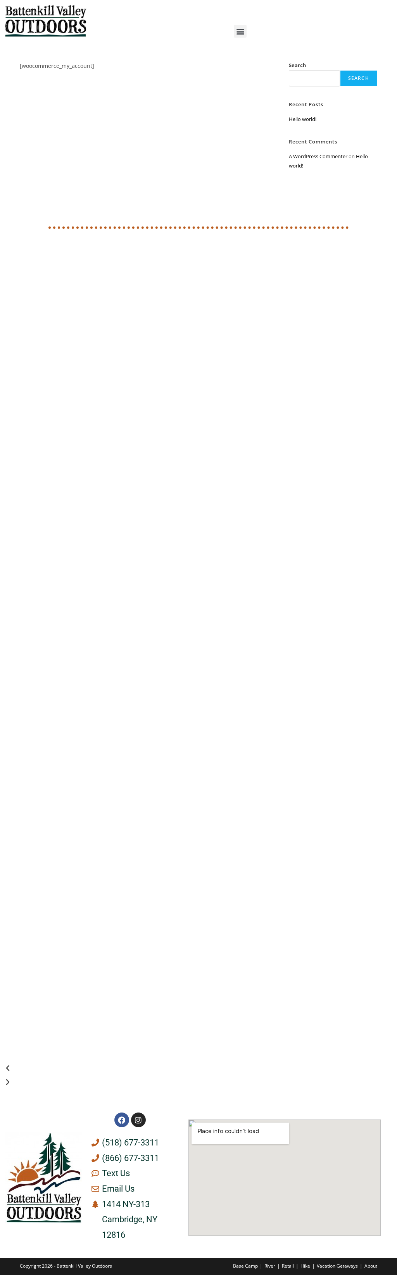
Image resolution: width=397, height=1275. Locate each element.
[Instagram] (138, 1120)
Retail (288, 1266)
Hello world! (302, 119)
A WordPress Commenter (318, 156)
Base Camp (245, 1266)
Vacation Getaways (337, 1266)
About (370, 1266)
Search (297, 65)
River (269, 1266)
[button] (240, 31)
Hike (305, 1266)
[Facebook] (121, 1120)
